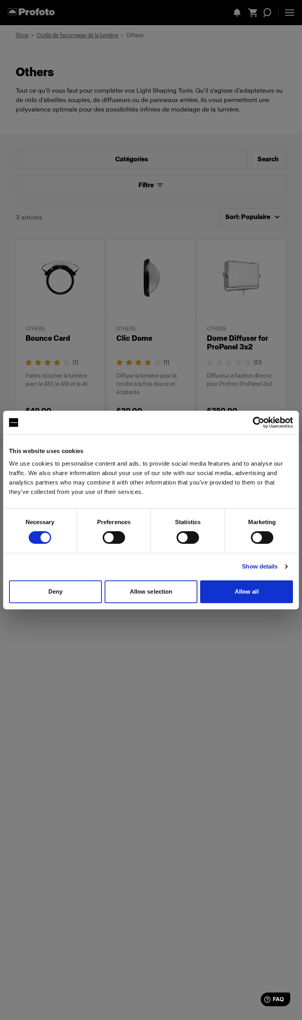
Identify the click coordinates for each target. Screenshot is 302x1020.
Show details (260, 566)
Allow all (247, 591)
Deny (55, 591)
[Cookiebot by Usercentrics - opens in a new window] (258, 422)
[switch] (114, 537)
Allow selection (151, 591)
